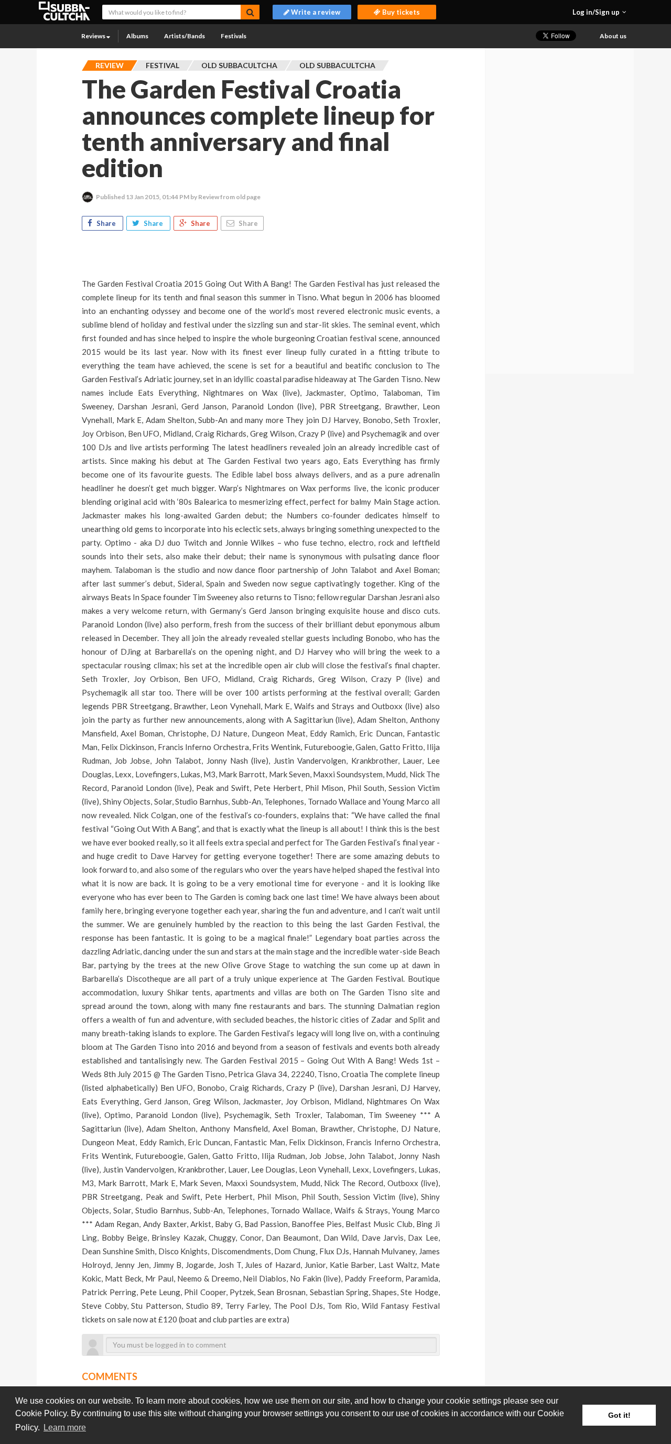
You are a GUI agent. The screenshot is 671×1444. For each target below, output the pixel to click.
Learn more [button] (65, 1427)
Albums (137, 36)
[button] (599, 12)
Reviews (93, 36)
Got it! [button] (619, 1415)
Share (106, 223)
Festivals (233, 36)
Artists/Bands (184, 36)
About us (613, 36)
